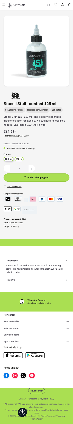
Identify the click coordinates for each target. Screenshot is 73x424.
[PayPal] (42, 199)
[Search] (48, 5)
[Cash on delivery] (18, 199)
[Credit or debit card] (55, 199)
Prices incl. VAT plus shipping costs (16, 143)
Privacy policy (11, 410)
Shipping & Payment (38, 399)
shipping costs (32, 404)
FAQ (52, 399)
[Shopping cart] (69, 5)
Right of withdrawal (54, 410)
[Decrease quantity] (7, 168)
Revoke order (36, 391)
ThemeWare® (36, 419)
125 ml (8, 159)
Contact (22, 399)
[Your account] (62, 5)
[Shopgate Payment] (8, 199)
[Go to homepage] (16, 5)
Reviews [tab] (10, 280)
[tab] (36, 266)
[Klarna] (32, 199)
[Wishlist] (55, 5)
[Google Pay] (17, 208)
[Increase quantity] (31, 168)
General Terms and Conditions (31, 410)
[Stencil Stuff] (16, 95)
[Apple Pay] (8, 208)
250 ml (19, 159)
